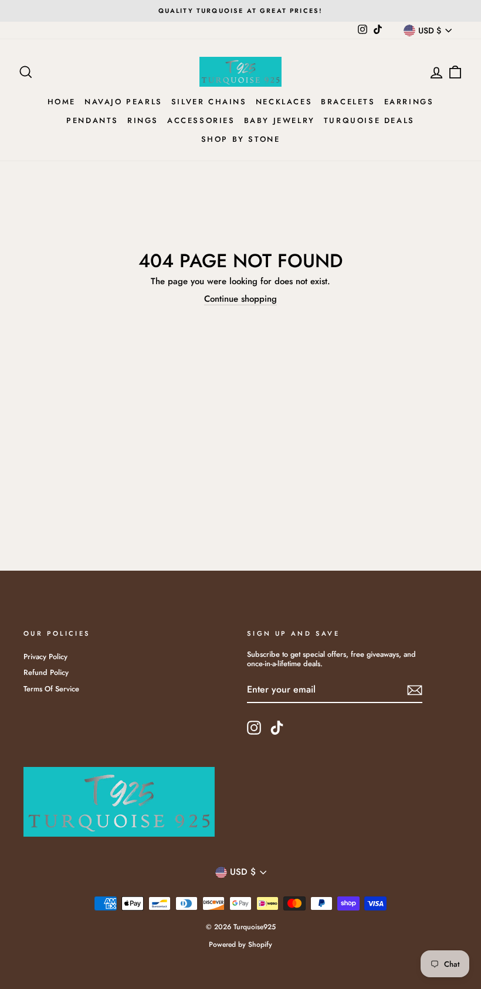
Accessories (201, 120)
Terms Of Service (51, 688)
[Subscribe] (414, 690)
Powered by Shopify (240, 944)
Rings (142, 120)
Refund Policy (46, 672)
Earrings (409, 101)
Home (62, 101)
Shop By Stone (240, 139)
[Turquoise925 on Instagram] (254, 728)
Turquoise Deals (369, 120)
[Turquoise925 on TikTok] (277, 728)
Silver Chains (209, 101)
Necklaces (284, 101)
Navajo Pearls (123, 101)
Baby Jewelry (279, 120)
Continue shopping (240, 299)
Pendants (92, 120)
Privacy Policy (45, 656)
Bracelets (348, 101)
